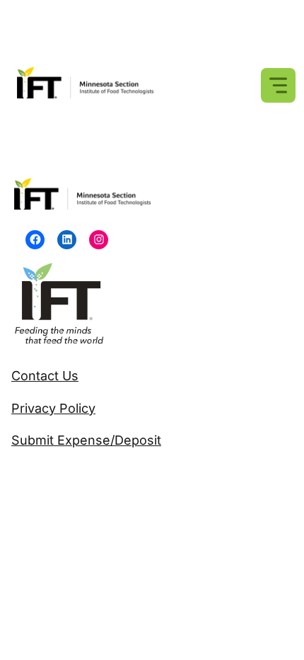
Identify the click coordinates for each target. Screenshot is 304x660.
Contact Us (44, 375)
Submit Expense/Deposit (86, 440)
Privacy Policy (53, 408)
